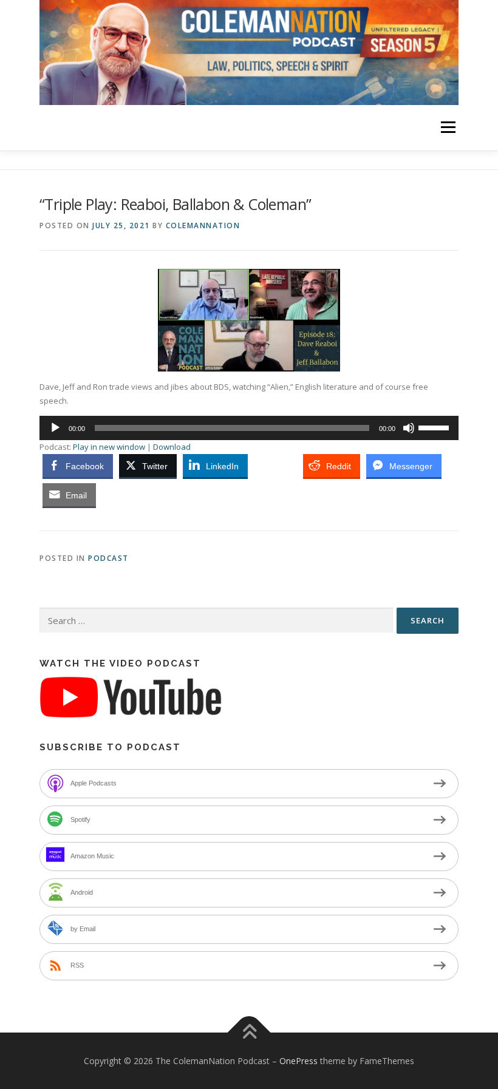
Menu (448, 127)
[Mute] (409, 428)
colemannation (203, 225)
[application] (249, 428)
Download (172, 446)
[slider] (435, 427)
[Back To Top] (249, 1032)
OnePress (298, 1061)
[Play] (55, 428)
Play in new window (109, 446)
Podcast (108, 558)
